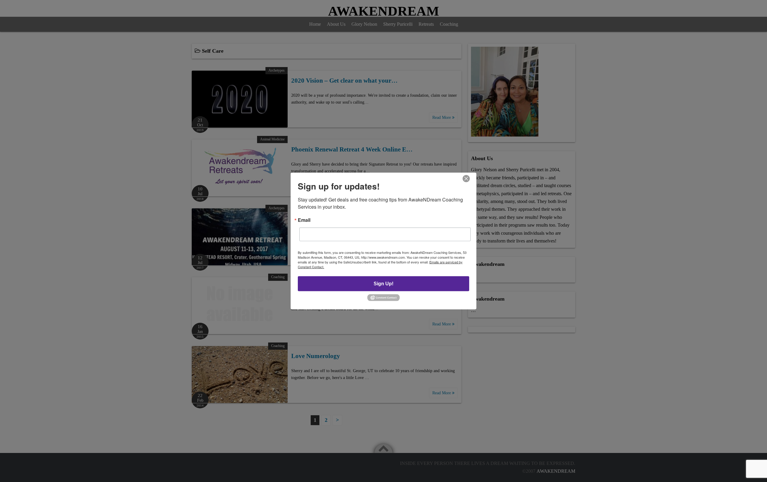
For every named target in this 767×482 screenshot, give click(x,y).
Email (304, 220)
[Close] (466, 179)
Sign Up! (383, 283)
